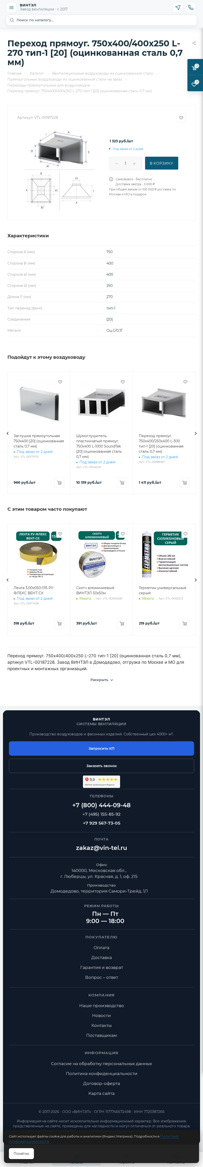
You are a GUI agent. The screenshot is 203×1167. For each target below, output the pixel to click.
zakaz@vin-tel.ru (101, 847)
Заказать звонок (101, 766)
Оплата (101, 947)
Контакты (101, 1025)
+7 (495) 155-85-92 (101, 814)
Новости (101, 1015)
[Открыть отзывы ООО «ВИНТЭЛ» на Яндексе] (101, 782)
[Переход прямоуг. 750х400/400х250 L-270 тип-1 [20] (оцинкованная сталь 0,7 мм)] (59, 169)
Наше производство (101, 1005)
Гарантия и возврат (101, 967)
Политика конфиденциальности (101, 1073)
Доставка (101, 957)
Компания (101, 995)
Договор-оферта (101, 1083)
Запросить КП (101, 748)
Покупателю (101, 937)
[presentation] (7, 433)
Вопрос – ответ (101, 977)
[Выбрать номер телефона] (190, 7)
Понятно (21, 1153)
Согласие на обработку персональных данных (101, 1063)
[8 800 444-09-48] (101, 805)
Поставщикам (101, 1035)
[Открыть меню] (11, 7)
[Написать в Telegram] (177, 7)
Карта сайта (101, 1093)
